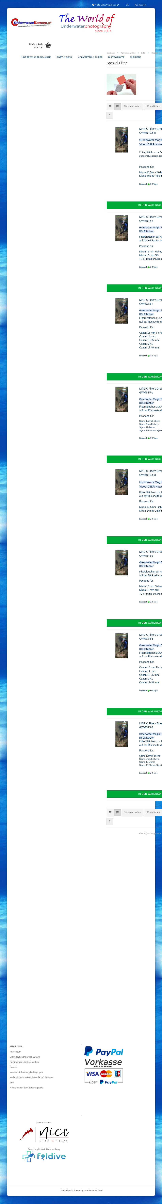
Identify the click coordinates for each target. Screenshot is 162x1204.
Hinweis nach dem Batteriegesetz (26, 1087)
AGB (12, 1082)
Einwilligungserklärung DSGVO (25, 1057)
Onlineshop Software (70, 1190)
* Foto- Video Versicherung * (106, 5)
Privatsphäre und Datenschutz (24, 1062)
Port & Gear (64, 57)
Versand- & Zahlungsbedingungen (26, 1072)
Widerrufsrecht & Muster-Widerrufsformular (31, 1077)
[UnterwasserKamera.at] (31, 23)
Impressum (15, 1052)
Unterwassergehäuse (36, 57)
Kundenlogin (140, 5)
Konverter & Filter (90, 57)
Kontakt (14, 1067)
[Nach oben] (151, 1199)
